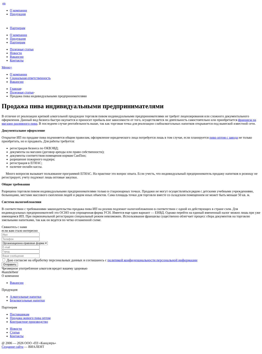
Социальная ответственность (30, 78)
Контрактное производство (29, 321)
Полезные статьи (22, 49)
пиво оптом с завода (223, 137)
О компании (18, 10)
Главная (15, 88)
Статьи (15, 332)
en (4, 3)
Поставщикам (19, 314)
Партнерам (17, 28)
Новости (16, 53)
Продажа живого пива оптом (30, 318)
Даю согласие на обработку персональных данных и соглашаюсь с (102, 260)
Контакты (17, 60)
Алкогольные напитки (25, 296)
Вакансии (17, 56)
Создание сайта (12, 346)
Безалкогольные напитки (27, 300)
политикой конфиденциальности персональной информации (152, 260)
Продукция (18, 14)
